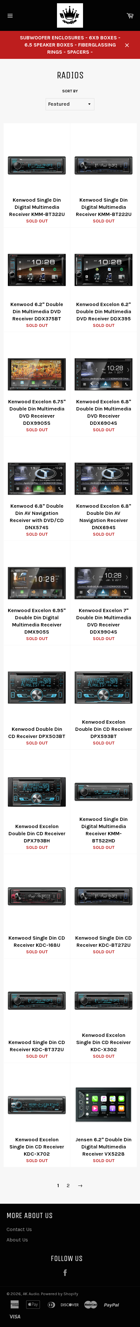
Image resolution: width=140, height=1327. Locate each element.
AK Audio (31, 1293)
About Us (17, 1240)
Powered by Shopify (59, 1293)
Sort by (70, 91)
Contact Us (19, 1229)
